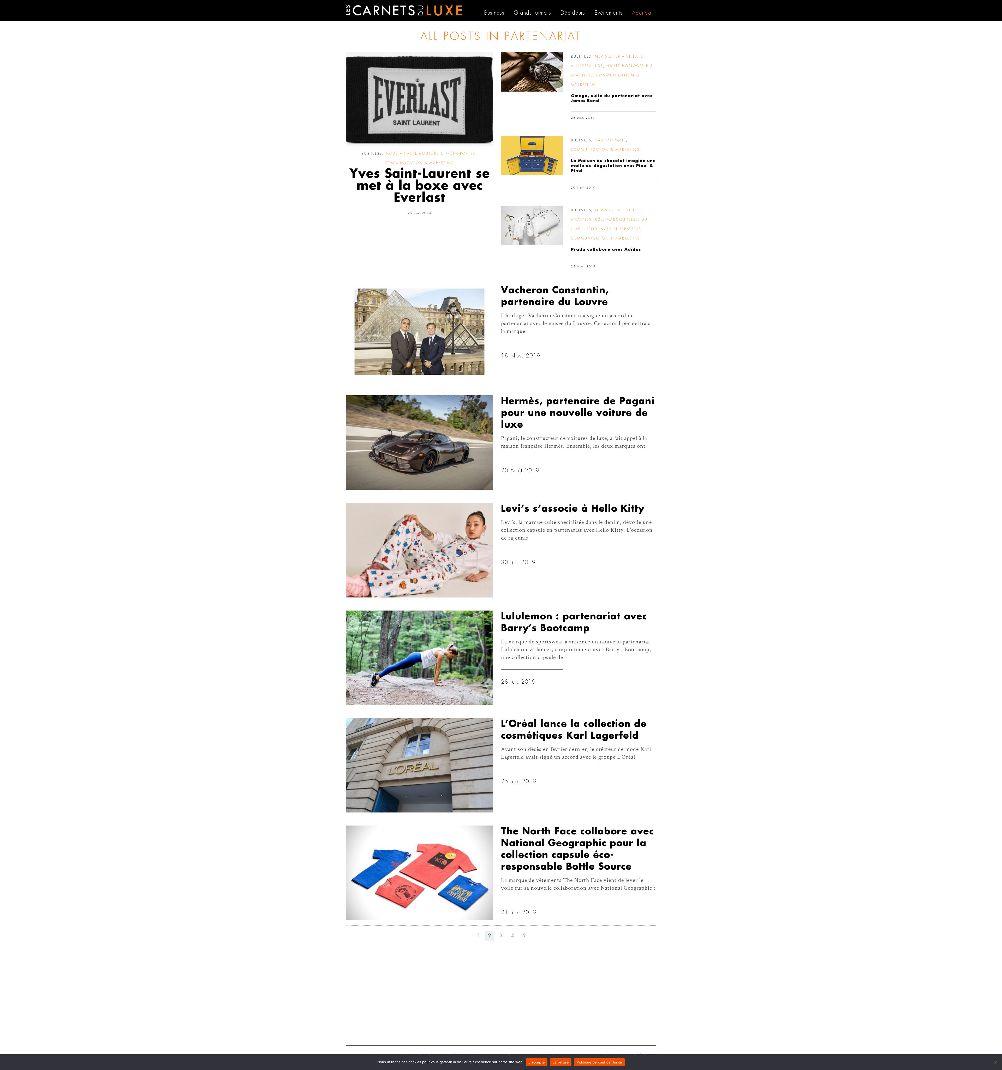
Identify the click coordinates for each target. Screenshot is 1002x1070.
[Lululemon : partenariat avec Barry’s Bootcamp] (419, 658)
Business (372, 153)
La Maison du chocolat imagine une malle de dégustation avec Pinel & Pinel (613, 166)
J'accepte (537, 1062)
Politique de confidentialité (599, 1062)
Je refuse (561, 1062)
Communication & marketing (419, 163)
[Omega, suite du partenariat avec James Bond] (532, 72)
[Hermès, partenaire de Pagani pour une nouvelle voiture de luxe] (419, 442)
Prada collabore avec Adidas (606, 250)
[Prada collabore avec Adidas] (532, 225)
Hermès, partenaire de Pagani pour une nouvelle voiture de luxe (577, 413)
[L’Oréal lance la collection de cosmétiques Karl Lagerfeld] (419, 765)
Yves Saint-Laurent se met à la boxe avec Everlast (419, 186)
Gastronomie (610, 140)
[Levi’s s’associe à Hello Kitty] (419, 550)
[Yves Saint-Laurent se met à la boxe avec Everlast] (419, 99)
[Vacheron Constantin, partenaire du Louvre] (419, 331)
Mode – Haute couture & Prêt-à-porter (430, 153)
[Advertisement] (501, 1001)
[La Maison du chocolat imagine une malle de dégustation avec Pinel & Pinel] (532, 155)
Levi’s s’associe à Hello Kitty (573, 508)
